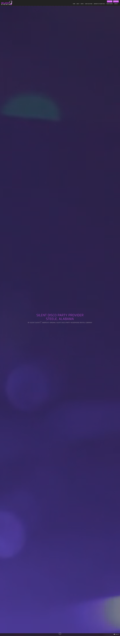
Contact (116, 3)
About (78, 3)
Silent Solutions (88, 3)
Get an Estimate (115, 1)
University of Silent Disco (99, 3)
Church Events (109, 3)
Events (82, 3)
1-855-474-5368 (109, 1)
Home (74, 3)
